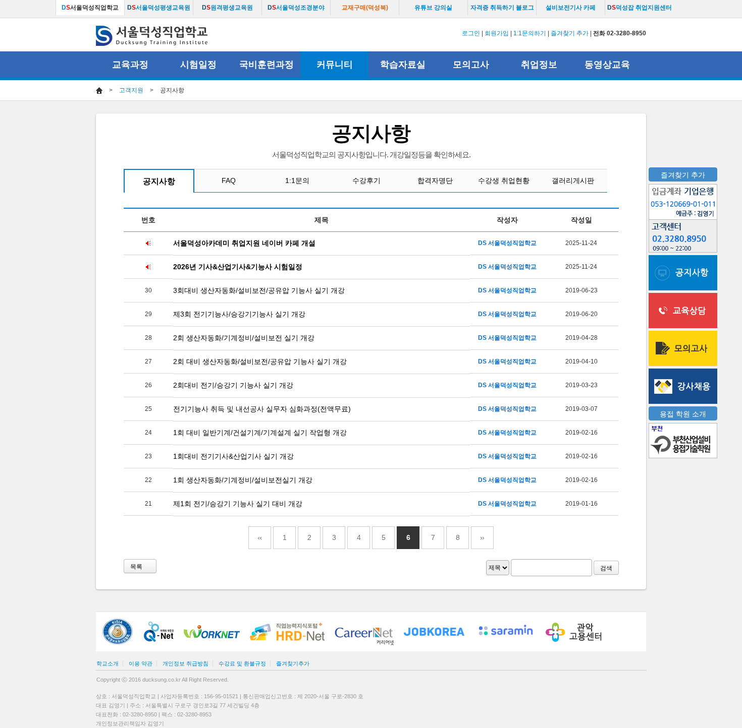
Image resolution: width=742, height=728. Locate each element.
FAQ (229, 180)
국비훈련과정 (266, 64)
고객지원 (131, 90)
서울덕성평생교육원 (158, 7)
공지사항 (159, 181)
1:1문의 (297, 180)
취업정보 (539, 64)
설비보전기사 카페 (571, 7)
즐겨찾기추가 (292, 663)
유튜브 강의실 (433, 7)
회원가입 (497, 33)
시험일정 (198, 64)
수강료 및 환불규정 (242, 663)
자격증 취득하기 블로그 (502, 7)
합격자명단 (435, 180)
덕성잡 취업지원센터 (639, 7)
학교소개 (107, 663)
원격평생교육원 (227, 7)
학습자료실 (403, 64)
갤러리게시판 (573, 180)
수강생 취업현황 (503, 180)
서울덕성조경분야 (296, 7)
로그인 (471, 33)
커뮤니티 (334, 64)
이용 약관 (140, 663)
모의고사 (471, 64)
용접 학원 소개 (683, 414)
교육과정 (130, 64)
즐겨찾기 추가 (570, 33)
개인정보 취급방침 (185, 663)
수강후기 (366, 180)
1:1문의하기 (529, 33)
